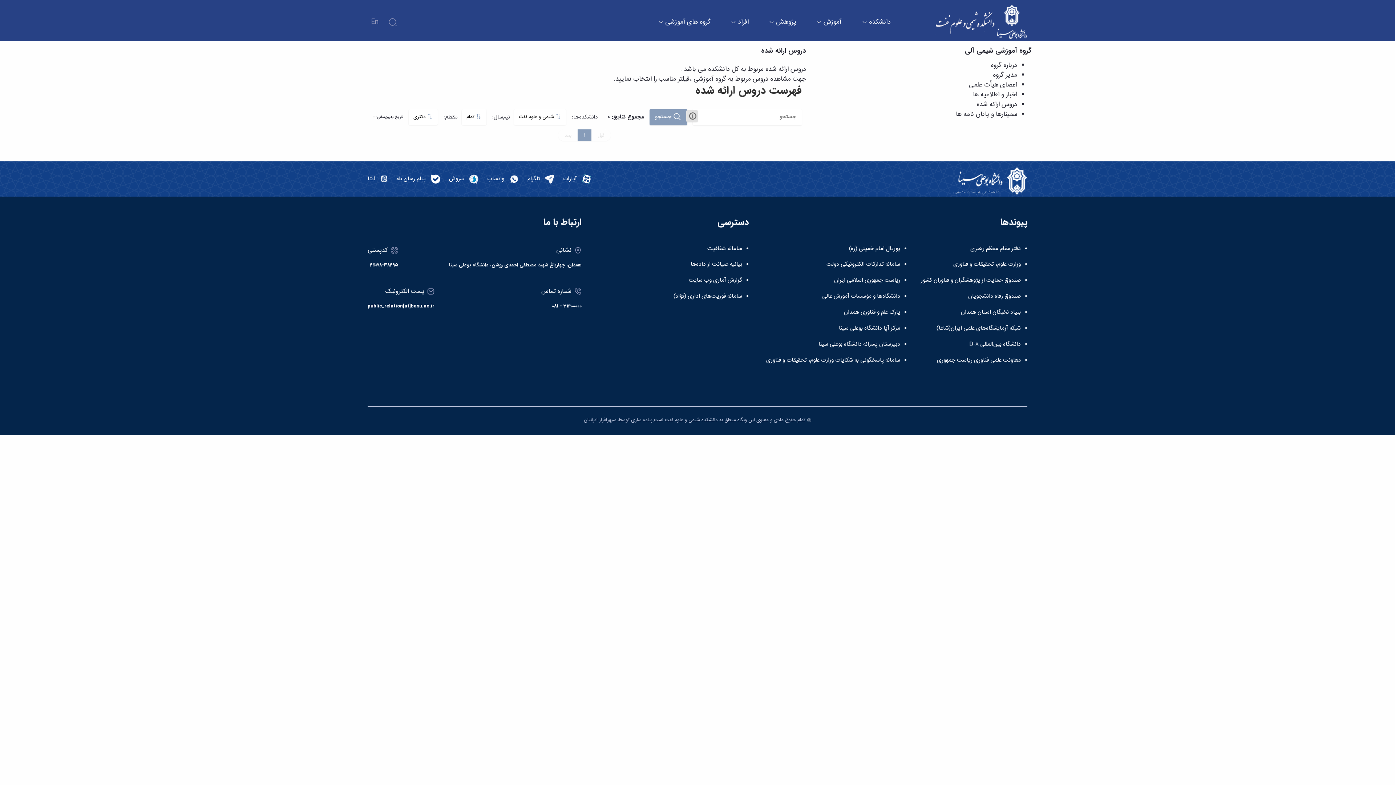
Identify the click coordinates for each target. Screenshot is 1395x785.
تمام (471, 117)
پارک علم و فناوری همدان (872, 312)
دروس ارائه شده (996, 104)
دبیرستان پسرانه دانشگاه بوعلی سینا (859, 344)
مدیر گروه (1005, 75)
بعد (568, 135)
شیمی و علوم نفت (537, 117)
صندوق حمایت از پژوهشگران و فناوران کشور (971, 280)
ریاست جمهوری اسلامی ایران (867, 280)
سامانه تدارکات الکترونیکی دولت (863, 264)
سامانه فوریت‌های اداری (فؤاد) (708, 296)
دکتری (420, 117)
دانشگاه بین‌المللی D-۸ (995, 344)
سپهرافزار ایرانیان (600, 420)
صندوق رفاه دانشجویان (994, 296)
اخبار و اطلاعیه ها (995, 94)
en (375, 22)
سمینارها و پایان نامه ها (986, 114)
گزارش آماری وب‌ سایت (715, 280)
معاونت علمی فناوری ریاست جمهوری (979, 360)
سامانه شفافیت (724, 249)
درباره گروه (1004, 65)
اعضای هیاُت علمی (993, 85)
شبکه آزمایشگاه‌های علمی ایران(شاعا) (979, 328)
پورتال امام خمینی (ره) (874, 249)
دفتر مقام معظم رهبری (995, 249)
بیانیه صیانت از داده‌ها (716, 264)
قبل (601, 135)
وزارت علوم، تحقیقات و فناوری (987, 264)
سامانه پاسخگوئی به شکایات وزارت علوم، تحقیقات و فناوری (833, 360)
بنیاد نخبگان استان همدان (991, 312)
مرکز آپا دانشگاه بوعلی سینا (869, 328)
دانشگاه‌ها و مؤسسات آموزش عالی (861, 296)
